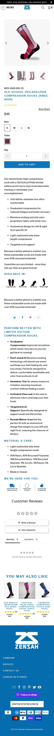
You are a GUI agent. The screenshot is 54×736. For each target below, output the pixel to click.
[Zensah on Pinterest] (29, 687)
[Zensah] (27, 8)
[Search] (43, 8)
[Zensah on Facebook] (19, 687)
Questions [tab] (29, 539)
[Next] (47, 43)
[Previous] (6, 43)
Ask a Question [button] (28, 530)
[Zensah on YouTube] (39, 687)
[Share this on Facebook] (22, 317)
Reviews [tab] (10, 539)
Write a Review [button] (28, 522)
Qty (6, 150)
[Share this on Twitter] (14, 317)
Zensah (21, 729)
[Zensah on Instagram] (24, 687)
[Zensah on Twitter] (34, 687)
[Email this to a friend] (38, 317)
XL (28, 128)
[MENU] (1, 8)
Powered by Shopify (34, 729)
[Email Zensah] (14, 687)
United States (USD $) (25, 704)
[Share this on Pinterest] (30, 317)
